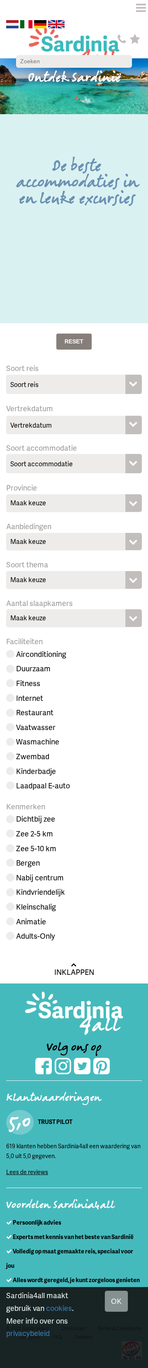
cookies (59, 1308)
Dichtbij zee (35, 818)
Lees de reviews (27, 1172)
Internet (29, 698)
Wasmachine (37, 741)
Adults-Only (35, 935)
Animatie (31, 921)
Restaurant (34, 712)
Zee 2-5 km (34, 833)
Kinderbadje (36, 771)
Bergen (28, 862)
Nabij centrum (40, 877)
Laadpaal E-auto (43, 785)
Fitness (28, 683)
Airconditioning (41, 654)
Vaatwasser (36, 727)
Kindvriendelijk (40, 892)
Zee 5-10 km (36, 848)
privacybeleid (28, 1333)
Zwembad (32, 756)
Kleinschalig (36, 906)
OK (116, 1301)
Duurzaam (33, 668)
